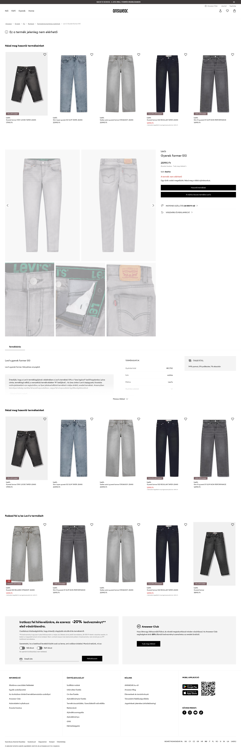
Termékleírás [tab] (15, 346)
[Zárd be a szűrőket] (234, 2)
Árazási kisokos (15, 708)
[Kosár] (234, 10)
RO (217, 737)
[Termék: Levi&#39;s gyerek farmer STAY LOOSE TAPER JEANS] (27, 84)
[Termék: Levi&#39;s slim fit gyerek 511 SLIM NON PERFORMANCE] (214, 84)
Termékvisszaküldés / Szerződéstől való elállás (86, 703)
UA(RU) (233, 737)
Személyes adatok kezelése (15, 738)
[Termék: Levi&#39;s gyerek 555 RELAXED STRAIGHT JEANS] (27, 554)
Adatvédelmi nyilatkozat (19, 703)
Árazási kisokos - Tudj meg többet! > (174, 166)
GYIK (69, 721)
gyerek (22, 11)
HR (202, 737)
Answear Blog (130, 690)
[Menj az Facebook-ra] (184, 712)
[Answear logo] (120, 11)
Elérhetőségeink (73, 726)
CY (190, 737)
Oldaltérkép (61, 738)
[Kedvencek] (227, 10)
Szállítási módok (73, 685)
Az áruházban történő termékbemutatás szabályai (29, 694)
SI (220, 737)
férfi (13, 11)
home (31, 11)
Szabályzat (32, 738)
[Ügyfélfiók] (220, 10)
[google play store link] (190, 686)
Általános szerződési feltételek (21, 685)
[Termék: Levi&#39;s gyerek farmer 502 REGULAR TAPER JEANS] (167, 84)
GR (198, 737)
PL (213, 737)
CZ (194, 737)
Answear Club (15, 699)
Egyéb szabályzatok (17, 690)
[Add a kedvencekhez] (45, 54)
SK (224, 737)
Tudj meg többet (148, 644)
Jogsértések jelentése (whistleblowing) (140, 703)
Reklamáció (71, 708)
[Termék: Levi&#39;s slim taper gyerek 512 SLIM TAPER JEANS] (73, 84)
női (6, 11)
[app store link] (190, 692)
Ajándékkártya (73, 717)
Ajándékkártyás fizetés (76, 699)
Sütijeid (51, 738)
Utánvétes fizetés (74, 690)
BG (186, 737)
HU (206, 737)
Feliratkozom (92, 658)
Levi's (163, 151)
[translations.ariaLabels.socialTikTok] (201, 712)
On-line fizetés (73, 694)
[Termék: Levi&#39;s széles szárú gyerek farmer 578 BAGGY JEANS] (120, 84)
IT (209, 737)
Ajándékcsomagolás (75, 712)
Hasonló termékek (198, 187)
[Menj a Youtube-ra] (195, 712)
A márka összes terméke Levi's (198, 195)
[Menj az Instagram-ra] (190, 712)
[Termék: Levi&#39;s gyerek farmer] (214, 554)
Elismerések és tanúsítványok (137, 694)
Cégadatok (42, 738)
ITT (103, 637)
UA (228, 737)
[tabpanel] (120, 375)
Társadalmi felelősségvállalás (137, 699)
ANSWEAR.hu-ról (131, 685)
